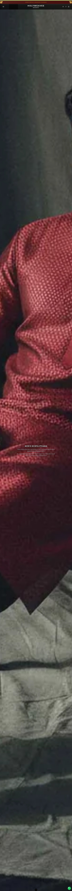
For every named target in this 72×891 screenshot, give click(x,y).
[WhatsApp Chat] (69, 888)
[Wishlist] (66, 6)
